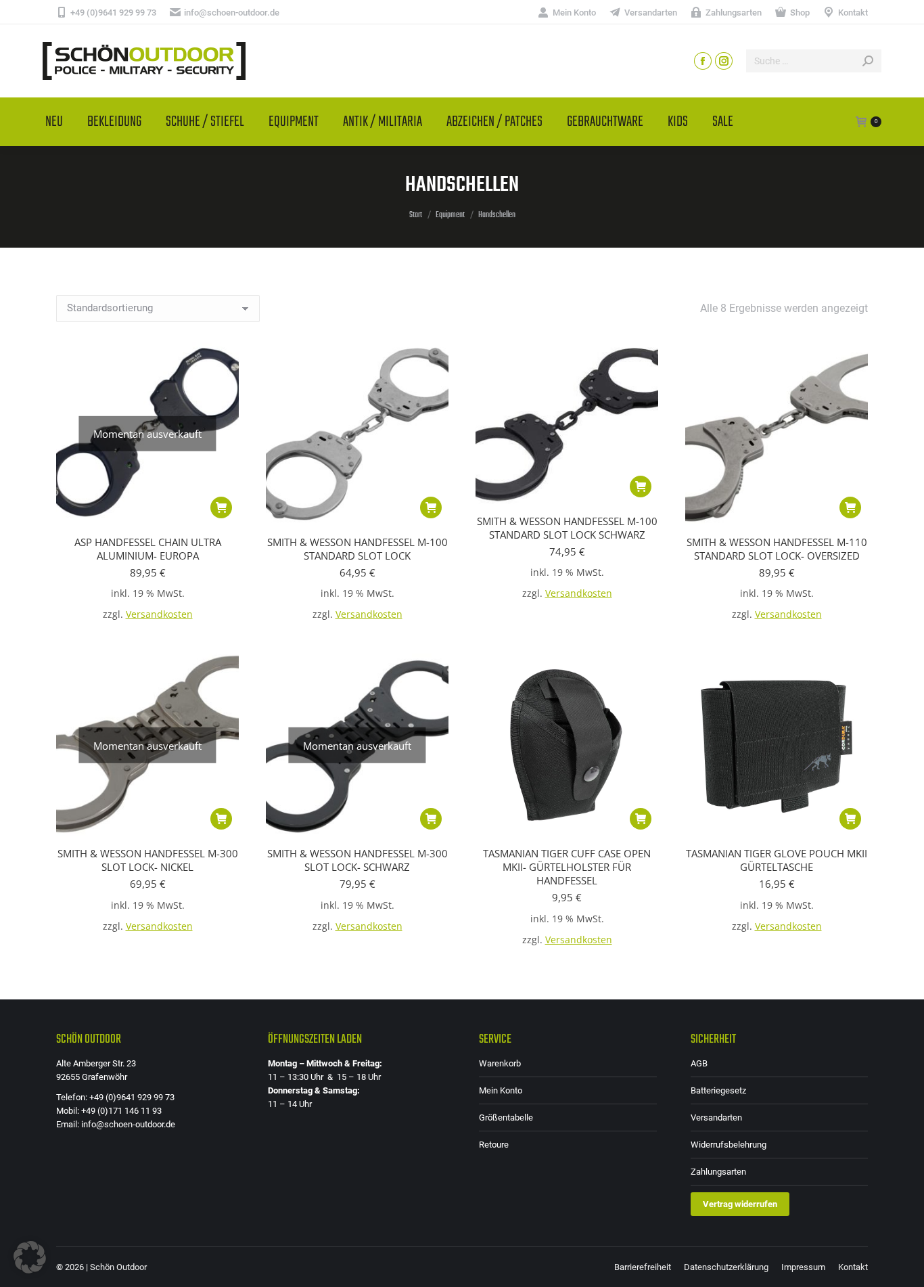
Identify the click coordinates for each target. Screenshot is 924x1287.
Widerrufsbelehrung (728, 1144)
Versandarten (716, 1117)
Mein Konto (500, 1090)
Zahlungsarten (718, 1172)
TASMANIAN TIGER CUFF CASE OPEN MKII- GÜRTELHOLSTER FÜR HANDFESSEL (567, 866)
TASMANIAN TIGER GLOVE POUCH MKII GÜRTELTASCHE (776, 860)
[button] (431, 507)
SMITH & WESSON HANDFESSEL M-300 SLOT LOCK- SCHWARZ (357, 860)
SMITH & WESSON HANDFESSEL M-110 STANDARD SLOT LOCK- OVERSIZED (777, 548)
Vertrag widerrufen (740, 1204)
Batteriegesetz (718, 1090)
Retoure (494, 1144)
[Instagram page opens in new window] (724, 61)
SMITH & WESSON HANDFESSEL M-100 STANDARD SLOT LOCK (357, 548)
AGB (699, 1063)
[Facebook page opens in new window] (703, 61)
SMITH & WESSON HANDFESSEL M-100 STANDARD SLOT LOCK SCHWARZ (567, 527)
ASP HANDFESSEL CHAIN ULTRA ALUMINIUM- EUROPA (147, 548)
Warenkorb (500, 1063)
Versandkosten (159, 614)
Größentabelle (506, 1117)
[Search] (867, 60)
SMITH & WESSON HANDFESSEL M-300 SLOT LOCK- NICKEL (147, 860)
